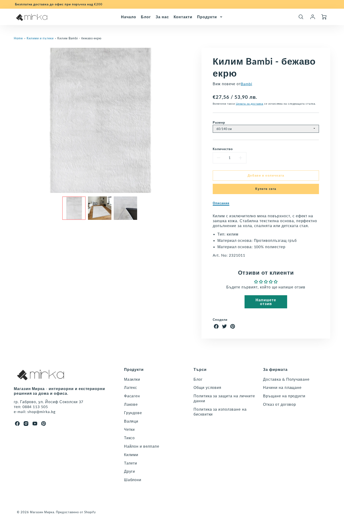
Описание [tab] (221, 203)
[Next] (187, 120)
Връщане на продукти (284, 396)
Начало (128, 16)
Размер (219, 122)
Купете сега (265, 189)
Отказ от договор (279, 404)
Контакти (183, 16)
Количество (223, 149)
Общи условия (208, 387)
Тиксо (129, 437)
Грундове (133, 412)
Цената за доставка (249, 103)
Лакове (131, 404)
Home (18, 38)
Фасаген (132, 396)
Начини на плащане (282, 387)
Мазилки (132, 379)
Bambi (246, 83)
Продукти (207, 16)
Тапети (130, 463)
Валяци (131, 421)
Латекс (130, 387)
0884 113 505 (35, 406)
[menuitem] (129, 16)
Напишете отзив (266, 302)
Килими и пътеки (40, 38)
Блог (146, 16)
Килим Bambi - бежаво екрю (79, 38)
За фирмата (275, 369)
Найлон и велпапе (141, 446)
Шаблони (133, 479)
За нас (162, 16)
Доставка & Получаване (286, 379)
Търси (200, 369)
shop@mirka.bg (41, 411)
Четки (129, 429)
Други (129, 471)
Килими (131, 454)
